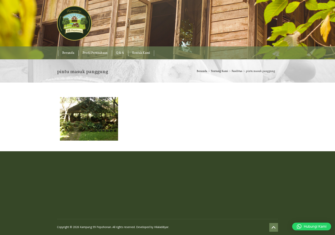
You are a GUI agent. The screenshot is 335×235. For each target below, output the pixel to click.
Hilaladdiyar (161, 227)
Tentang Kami (219, 71)
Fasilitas (237, 71)
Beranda (68, 53)
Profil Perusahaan (95, 53)
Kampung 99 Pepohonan (74, 23)
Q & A (120, 53)
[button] (311, 226)
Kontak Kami (141, 53)
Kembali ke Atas (273, 227)
